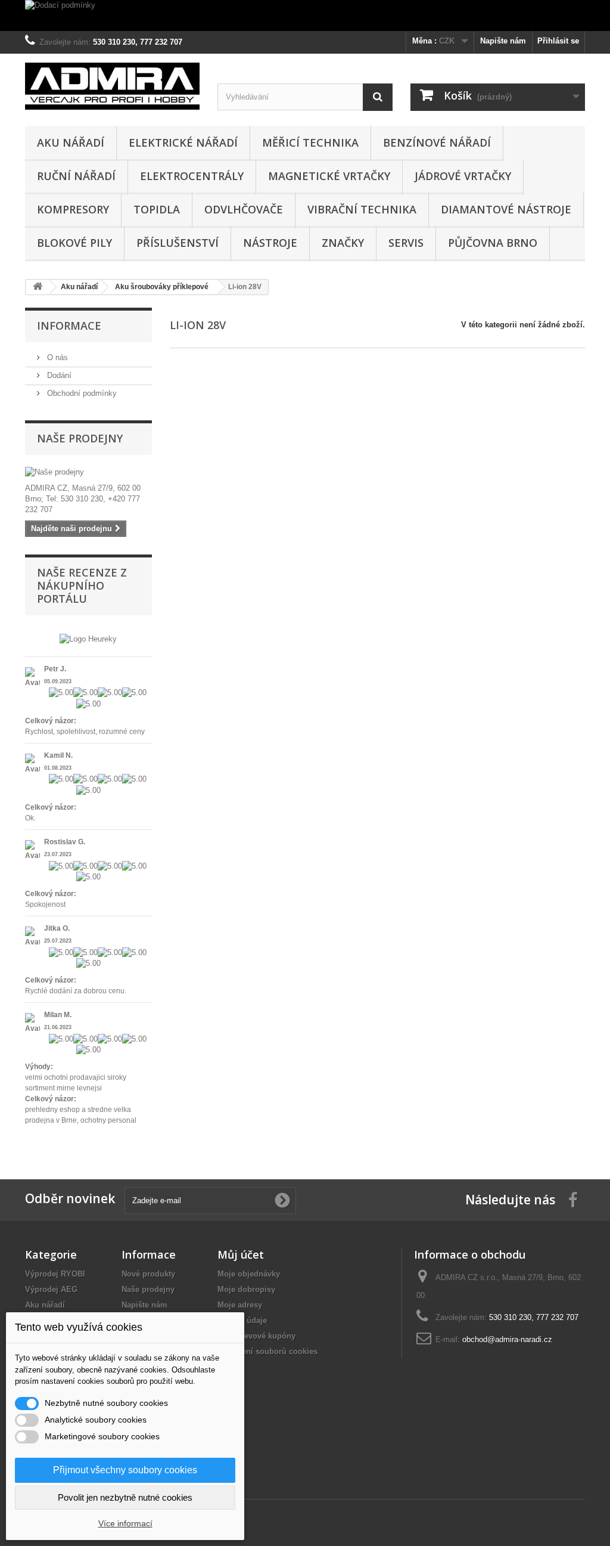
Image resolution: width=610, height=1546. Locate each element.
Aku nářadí (70, 142)
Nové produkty (148, 1273)
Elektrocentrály (192, 176)
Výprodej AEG (51, 1289)
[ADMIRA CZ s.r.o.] (112, 86)
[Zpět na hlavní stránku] (37, 287)
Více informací (125, 1523)
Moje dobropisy (246, 1289)
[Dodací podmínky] (305, 15)
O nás (56, 357)
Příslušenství (177, 243)
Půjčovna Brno (492, 243)
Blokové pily (74, 243)
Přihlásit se (558, 40)
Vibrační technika (361, 209)
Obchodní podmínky (81, 393)
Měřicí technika (310, 142)
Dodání (58, 375)
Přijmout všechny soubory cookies (125, 1470)
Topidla (156, 209)
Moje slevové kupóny (256, 1335)
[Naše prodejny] (88, 472)
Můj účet (240, 1254)
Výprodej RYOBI (55, 1273)
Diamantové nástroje (506, 209)
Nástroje (270, 243)
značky (343, 243)
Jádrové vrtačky (463, 176)
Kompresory (73, 209)
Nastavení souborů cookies (267, 1351)
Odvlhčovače (243, 209)
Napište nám (503, 40)
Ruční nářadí (76, 176)
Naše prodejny (80, 438)
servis (406, 243)
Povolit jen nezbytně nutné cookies (125, 1497)
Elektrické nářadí (183, 142)
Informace (69, 325)
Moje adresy (239, 1304)
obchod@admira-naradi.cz (507, 1339)
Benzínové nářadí (437, 142)
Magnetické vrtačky (329, 176)
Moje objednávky (248, 1273)
